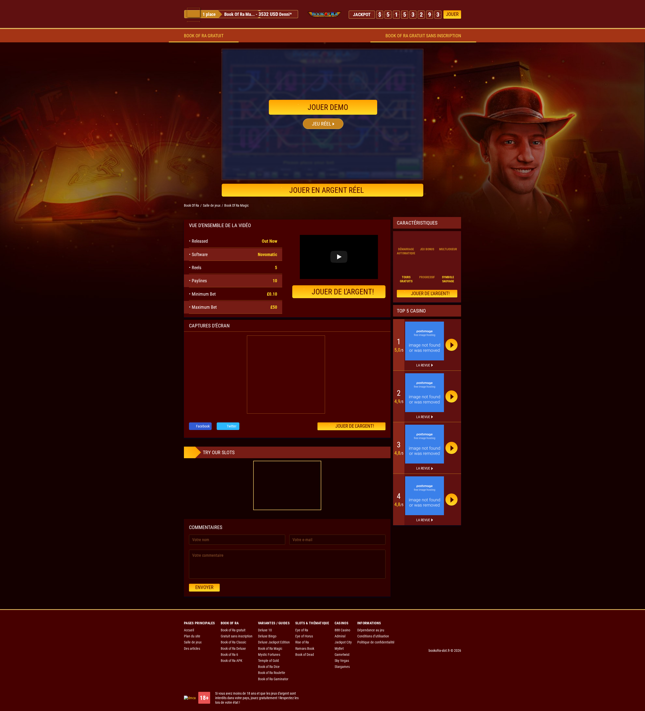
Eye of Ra (301, 630)
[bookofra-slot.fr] (324, 14)
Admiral (340, 636)
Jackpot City (343, 642)
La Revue (423, 365)
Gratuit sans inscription (236, 636)
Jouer (452, 14)
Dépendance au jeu (370, 630)
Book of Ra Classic (233, 642)
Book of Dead (304, 655)
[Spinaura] (424, 341)
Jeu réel (321, 124)
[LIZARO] (424, 495)
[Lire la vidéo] (338, 257)
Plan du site (192, 636)
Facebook (202, 426)
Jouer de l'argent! (343, 291)
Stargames (342, 667)
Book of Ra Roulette (271, 673)
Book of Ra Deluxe (233, 648)
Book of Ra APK (231, 661)
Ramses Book (304, 648)
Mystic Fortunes (269, 655)
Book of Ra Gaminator (273, 679)
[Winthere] (424, 444)
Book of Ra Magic (270, 648)
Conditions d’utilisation (373, 636)
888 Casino (342, 630)
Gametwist (342, 655)
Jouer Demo (327, 107)
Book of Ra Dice (269, 667)
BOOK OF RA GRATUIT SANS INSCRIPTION (423, 35)
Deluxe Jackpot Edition (274, 642)
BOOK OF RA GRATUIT (203, 35)
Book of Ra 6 (229, 655)
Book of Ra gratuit (233, 630)
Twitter (231, 426)
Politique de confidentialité (376, 642)
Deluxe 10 (265, 630)
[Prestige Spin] (424, 392)
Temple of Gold (268, 661)
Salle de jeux (193, 642)
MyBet (339, 648)
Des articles (192, 648)
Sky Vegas (342, 661)
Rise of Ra (302, 642)
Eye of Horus (304, 636)
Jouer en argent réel (326, 190)
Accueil (189, 630)
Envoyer (204, 587)
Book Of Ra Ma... (239, 14)
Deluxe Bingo (267, 636)
